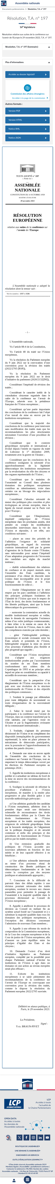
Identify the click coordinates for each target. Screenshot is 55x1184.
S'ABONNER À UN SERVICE (27, 1155)
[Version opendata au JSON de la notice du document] (27, 138)
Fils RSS (29, 1169)
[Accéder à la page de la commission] (27, 90)
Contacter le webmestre (16, 1169)
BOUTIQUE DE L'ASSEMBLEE (26, 1146)
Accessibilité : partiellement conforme (34, 1166)
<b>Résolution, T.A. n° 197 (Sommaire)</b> (27, 47)
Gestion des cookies (40, 1169)
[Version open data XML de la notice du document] (27, 129)
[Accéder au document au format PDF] (27, 111)
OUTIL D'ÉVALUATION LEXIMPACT (27, 1160)
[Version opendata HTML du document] (27, 120)
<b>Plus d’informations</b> (27, 62)
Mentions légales (12, 1166)
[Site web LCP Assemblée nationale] (27, 1103)
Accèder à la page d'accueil (3, 3)
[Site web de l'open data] (27, 1122)
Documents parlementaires (13, 9)
